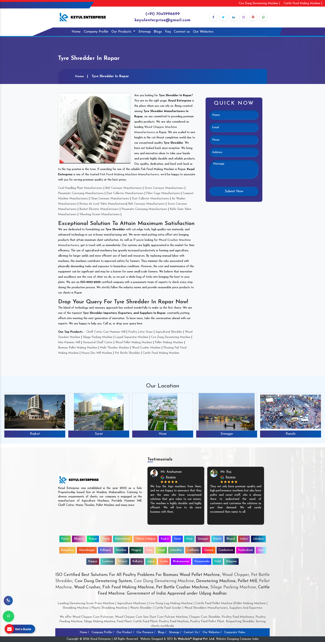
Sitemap (144, 32)
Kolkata (137, 561)
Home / (84, 632)
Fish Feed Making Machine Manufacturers (129, 174)
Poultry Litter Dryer (140, 332)
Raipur (93, 539)
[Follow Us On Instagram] (243, 17)
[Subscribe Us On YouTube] (253, 17)
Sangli (161, 550)
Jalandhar (176, 550)
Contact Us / (192, 632)
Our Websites (203, 32)
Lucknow (107, 561)
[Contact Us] (8, 603)
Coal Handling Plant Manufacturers (80, 188)
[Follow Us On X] (223, 17)
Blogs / (162, 632)
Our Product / (125, 632)
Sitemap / (175, 632)
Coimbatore (226, 550)
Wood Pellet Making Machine (133, 342)
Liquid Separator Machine (131, 337)
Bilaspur (79, 539)
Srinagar (226, 434)
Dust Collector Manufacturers (125, 193)
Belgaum (231, 561)
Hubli (217, 561)
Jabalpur (258, 539)
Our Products (121, 32)
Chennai (208, 550)
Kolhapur (105, 550)
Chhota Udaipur (145, 539)
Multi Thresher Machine (114, 347)
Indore (244, 539)
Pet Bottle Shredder (127, 353)
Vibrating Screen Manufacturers (99, 214)
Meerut (122, 561)
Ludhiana (193, 550)
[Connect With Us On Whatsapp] (263, 17)
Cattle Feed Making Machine (161, 353)
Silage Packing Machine (97, 337)
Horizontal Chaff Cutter (97, 342)
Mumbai (121, 550)
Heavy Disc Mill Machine (96, 353)
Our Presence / (146, 632)
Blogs (158, 32)
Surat (99, 434)
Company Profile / (103, 632)
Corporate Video (234, 632)
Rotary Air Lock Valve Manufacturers (102, 204)
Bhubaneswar (181, 561)
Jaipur (151, 561)
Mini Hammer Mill (69, 342)
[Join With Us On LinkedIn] (233, 17)
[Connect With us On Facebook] (213, 17)
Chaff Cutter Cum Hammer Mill (105, 332)
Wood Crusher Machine (146, 347)
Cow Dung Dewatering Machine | (259, 3)
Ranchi (290, 434)
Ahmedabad (122, 539)
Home (76, 32)
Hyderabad (245, 550)
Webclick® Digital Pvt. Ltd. (196, 639)
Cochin (164, 561)
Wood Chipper (235, 575)
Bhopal (230, 539)
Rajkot (35, 434)
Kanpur (92, 561)
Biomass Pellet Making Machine (77, 347)
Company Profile (96, 32)
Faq (168, 32)
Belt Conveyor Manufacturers (123, 188)
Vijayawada (201, 561)
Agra (261, 550)
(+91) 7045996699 (162, 14)
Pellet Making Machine (169, 342)
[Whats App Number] (8, 616)
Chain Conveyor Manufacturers (110, 198)
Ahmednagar (87, 550)
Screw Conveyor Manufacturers (164, 188)
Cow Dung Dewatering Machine (170, 337)
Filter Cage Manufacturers (163, 193)
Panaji (106, 539)
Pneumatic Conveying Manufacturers (81, 193)
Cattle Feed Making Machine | (303, 3)
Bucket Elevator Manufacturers (99, 209)
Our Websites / (212, 632)
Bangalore (67, 550)
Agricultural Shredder (169, 332)
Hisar (163, 434)
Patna (65, 539)
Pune (149, 550)
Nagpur (136, 550)
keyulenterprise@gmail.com (162, 20)
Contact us (182, 32)
